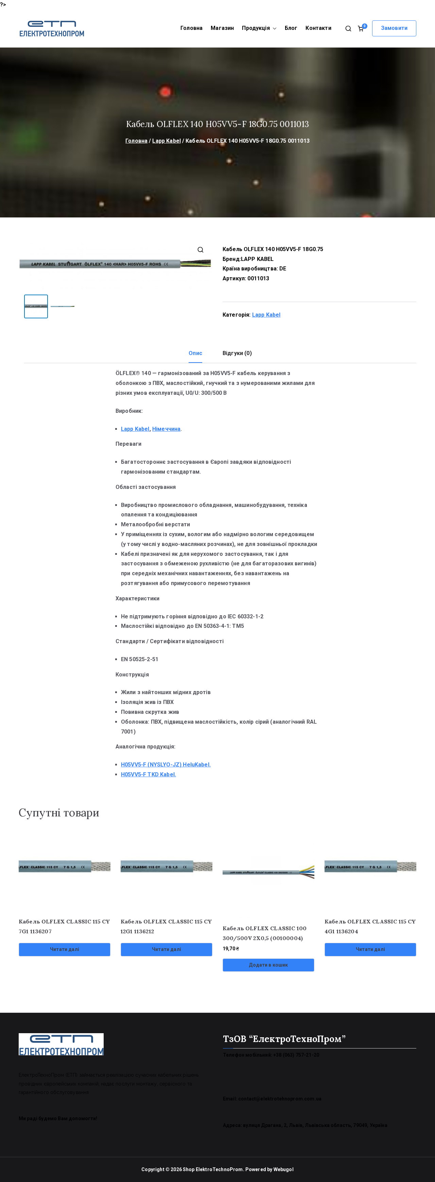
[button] (273, 28)
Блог (291, 28)
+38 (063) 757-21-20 (296, 1055)
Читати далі (64, 949)
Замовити (394, 28)
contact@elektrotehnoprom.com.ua (279, 1098)
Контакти (318, 28)
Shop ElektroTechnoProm (213, 1169)
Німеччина (166, 429)
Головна (191, 28)
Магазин (222, 28)
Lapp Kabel (166, 141)
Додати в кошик (268, 965)
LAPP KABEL (257, 259)
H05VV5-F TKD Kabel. (148, 774)
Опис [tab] (195, 353)
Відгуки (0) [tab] (237, 353)
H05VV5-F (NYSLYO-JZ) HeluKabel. (166, 764)
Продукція (255, 28)
